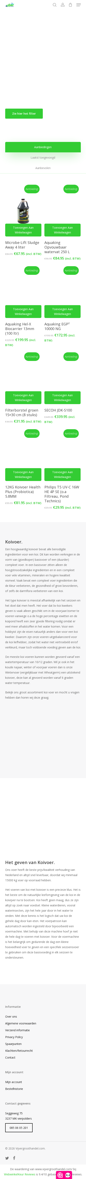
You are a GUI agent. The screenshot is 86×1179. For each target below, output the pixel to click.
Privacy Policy (14, 1037)
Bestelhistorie (14, 1089)
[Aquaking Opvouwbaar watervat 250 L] (62, 211)
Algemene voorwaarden (20, 1023)
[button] (78, 5)
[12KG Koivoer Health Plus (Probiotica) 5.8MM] (23, 456)
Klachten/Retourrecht (19, 1051)
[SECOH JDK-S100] (62, 379)
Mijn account (13, 1082)
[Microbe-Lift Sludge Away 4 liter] (23, 211)
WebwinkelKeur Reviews (19, 1174)
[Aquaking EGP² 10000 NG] (62, 293)
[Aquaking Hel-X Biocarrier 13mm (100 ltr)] (23, 293)
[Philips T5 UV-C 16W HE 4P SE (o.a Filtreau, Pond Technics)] (62, 456)
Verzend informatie (17, 1030)
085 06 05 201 (19, 1128)
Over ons (11, 1016)
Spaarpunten (13, 1044)
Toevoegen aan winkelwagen (23, 230)
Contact (10, 1057)
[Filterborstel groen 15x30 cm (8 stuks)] (23, 379)
